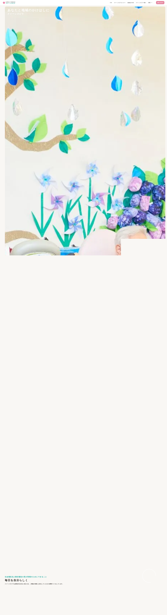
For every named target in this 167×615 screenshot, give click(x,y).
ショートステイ (65, 609)
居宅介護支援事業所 (92, 609)
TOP (111, 2)
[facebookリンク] (2, 297)
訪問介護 (101, 609)
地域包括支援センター (110, 609)
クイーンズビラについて (119, 2)
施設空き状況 (131, 2)
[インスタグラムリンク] (2, 295)
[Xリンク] (2, 300)
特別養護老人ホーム (55, 609)
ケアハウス (82, 609)
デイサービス (75, 609)
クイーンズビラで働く (141, 2)
